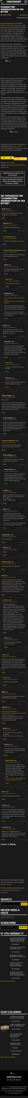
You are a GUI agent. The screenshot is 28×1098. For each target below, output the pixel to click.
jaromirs (5, 600)
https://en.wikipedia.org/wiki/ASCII (11, 446)
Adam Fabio (7, 15)
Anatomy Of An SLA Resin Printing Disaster (17, 955)
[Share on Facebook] (1, 17)
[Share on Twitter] (3, 17)
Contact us (12, 917)
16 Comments (15, 944)
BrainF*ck (22, 165)
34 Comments (23, 15)
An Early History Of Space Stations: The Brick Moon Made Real (17, 973)
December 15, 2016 (22, 18)
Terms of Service (11, 1090)
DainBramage (6, 562)
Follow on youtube (7, 917)
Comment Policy (6, 884)
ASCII (17, 165)
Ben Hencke (9, 760)
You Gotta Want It (16, 1051)
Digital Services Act (20, 1090)
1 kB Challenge (7, 31)
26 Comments (15, 969)
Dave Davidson (8, 237)
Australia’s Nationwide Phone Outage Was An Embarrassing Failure (17, 939)
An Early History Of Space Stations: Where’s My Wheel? (16, 964)
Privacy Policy (4, 1090)
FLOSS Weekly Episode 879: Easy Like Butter (17, 1017)
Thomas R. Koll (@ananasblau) (12, 250)
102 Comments (15, 1029)
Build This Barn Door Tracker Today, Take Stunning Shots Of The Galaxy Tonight (12, 181)
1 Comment (14, 1048)
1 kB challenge (10, 165)
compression (5, 167)
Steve (7, 279)
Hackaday (14, 1)
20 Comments (15, 978)
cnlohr (4, 655)
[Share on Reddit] (8, 17)
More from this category (8, 981)
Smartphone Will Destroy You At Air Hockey (13, 174)
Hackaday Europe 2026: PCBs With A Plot (17, 948)
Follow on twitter (4, 917)
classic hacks (11, 163)
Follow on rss (10, 917)
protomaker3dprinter (8, 440)
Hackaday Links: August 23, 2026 (15, 1044)
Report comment (22, 218)
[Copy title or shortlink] (10, 17)
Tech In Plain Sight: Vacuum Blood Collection (16, 1035)
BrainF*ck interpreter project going (11, 25)
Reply (3, 218)
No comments (15, 952)
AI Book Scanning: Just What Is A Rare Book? (17, 1025)
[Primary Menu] (25, 1)
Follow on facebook (2, 917)
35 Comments (15, 1040)
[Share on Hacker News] (5, 17)
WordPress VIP (17, 1093)
